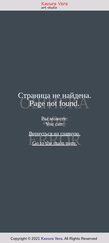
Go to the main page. (54, 143)
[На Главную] (54, 5)
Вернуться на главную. (54, 133)
